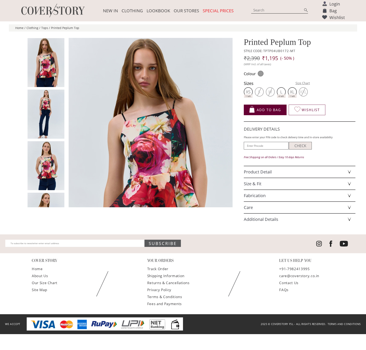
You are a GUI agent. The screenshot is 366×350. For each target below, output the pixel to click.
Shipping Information (165, 275)
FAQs (283, 289)
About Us (40, 275)
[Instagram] (319, 245)
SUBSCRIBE (163, 243)
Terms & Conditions (164, 296)
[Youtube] (344, 246)
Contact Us (288, 282)
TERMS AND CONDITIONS (343, 324)
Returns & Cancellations (168, 282)
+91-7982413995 (294, 268)
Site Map (39, 289)
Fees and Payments (164, 303)
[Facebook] (330, 246)
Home (37, 268)
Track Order (157, 268)
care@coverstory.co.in (299, 275)
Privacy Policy (159, 289)
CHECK (300, 145)
